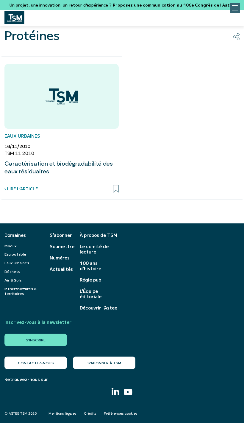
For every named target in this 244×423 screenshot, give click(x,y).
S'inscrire (36, 339)
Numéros (60, 257)
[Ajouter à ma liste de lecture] (116, 189)
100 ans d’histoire (90, 265)
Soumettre (62, 246)
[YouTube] (128, 392)
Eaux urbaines (16, 262)
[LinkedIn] (115, 392)
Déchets (12, 271)
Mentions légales (62, 413)
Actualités (61, 269)
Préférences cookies (120, 413)
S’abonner (61, 235)
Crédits (90, 413)
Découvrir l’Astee (98, 307)
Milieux (10, 245)
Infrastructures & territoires (20, 291)
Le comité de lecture (94, 249)
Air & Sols (13, 279)
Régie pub (90, 279)
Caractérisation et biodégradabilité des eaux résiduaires (58, 167)
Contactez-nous (36, 362)
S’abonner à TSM (104, 362)
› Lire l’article (21, 189)
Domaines (15, 235)
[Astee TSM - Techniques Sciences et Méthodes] (14, 16)
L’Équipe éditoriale (90, 293)
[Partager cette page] (236, 36)
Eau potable (15, 253)
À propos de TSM (98, 235)
